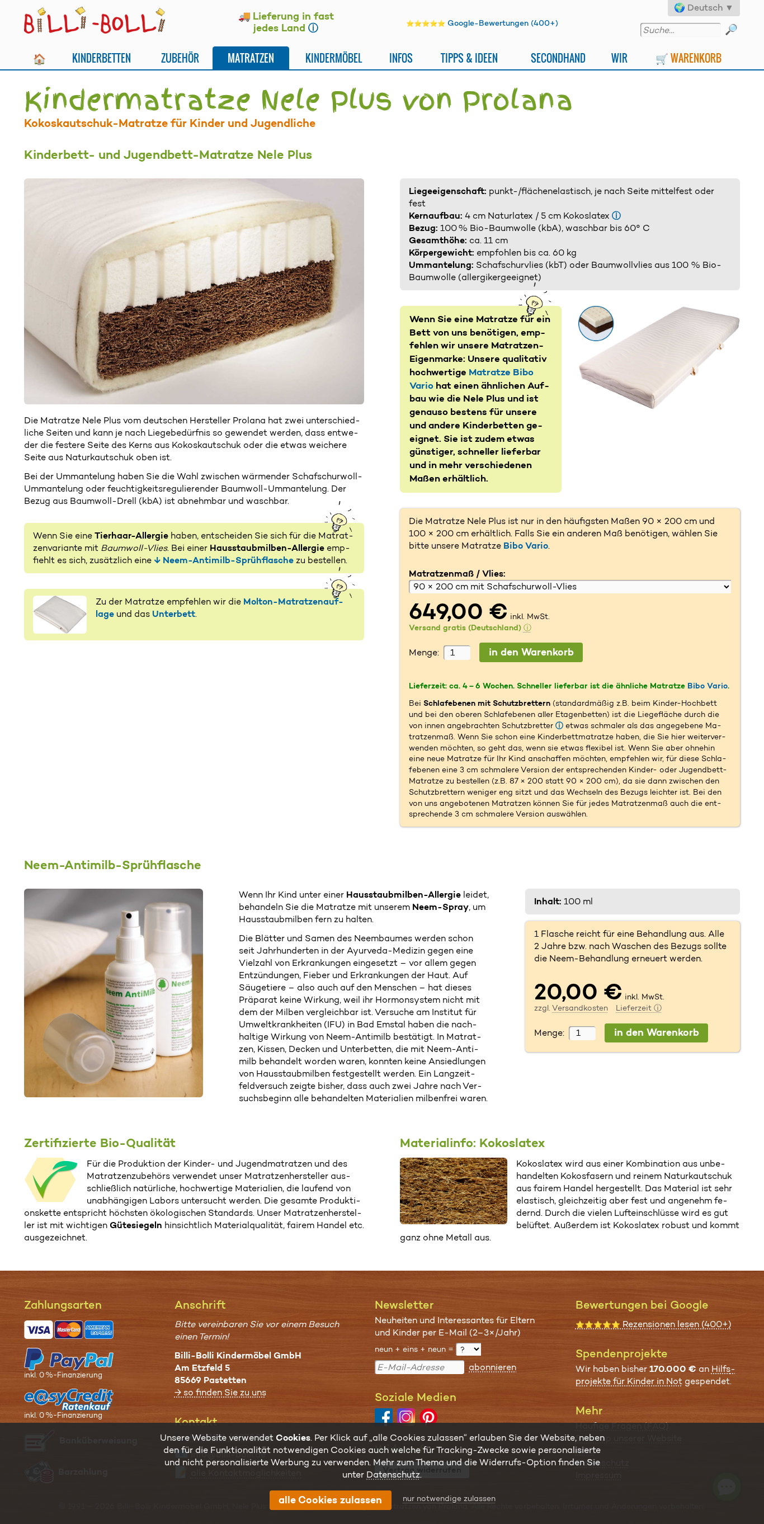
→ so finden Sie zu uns (220, 1392)
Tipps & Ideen (469, 57)
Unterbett (173, 613)
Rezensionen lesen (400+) (654, 1324)
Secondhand (558, 57)
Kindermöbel (333, 57)
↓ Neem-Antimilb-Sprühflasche (224, 560)
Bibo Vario (525, 545)
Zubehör (180, 57)
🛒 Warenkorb (688, 57)
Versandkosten (580, 1008)
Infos (401, 57)
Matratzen (251, 57)
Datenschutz (393, 1474)
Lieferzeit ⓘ (639, 1008)
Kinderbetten (101, 57)
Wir (619, 57)
